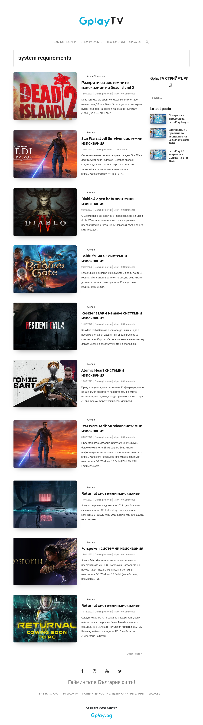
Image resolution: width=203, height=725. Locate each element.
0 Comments (128, 93)
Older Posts (134, 654)
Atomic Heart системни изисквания (102, 373)
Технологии (116, 42)
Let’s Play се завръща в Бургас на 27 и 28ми (178, 156)
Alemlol (91, 132)
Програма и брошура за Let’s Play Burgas (179, 119)
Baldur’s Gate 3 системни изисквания (104, 258)
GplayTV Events (91, 42)
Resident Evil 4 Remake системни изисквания (111, 315)
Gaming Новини (65, 42)
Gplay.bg (135, 42)
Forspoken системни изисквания (112, 548)
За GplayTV (70, 694)
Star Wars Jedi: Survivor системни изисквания (111, 428)
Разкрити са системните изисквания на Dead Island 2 (107, 85)
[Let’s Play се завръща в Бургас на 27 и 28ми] (158, 154)
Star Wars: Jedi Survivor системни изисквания (111, 141)
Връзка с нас (48, 694)
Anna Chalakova (96, 76)
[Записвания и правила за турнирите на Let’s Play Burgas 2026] (158, 133)
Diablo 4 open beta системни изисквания (107, 201)
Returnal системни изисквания (111, 493)
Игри (116, 93)
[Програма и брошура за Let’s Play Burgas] (158, 118)
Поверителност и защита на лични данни (113, 694)
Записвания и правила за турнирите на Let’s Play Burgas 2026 (179, 136)
